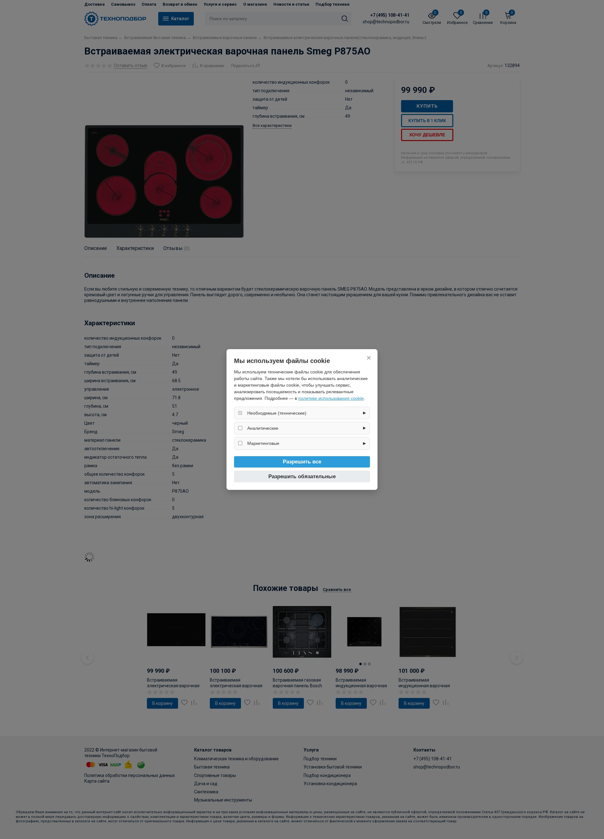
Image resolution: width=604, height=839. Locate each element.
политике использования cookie (331, 398)
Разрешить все (302, 462)
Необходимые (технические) (276, 413)
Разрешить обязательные (302, 476)
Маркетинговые (263, 443)
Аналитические (262, 428)
